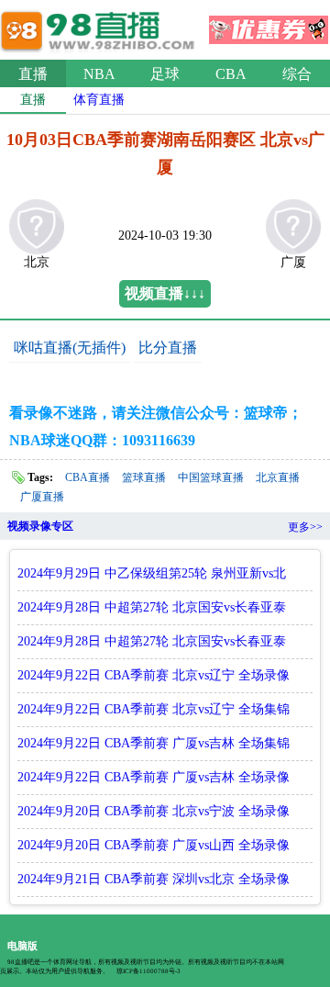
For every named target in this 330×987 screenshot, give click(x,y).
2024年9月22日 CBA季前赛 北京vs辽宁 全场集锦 (153, 709)
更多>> (305, 527)
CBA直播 (87, 477)
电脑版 (22, 945)
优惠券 (268, 24)
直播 (33, 74)
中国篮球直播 (211, 477)
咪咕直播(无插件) (70, 347)
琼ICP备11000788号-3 (148, 971)
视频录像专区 (40, 526)
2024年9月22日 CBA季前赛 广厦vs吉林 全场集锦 (153, 743)
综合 (297, 74)
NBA (99, 74)
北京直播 (278, 477)
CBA (231, 74)
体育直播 (99, 100)
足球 (165, 74)
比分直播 (167, 347)
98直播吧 (101, 26)
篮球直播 (144, 477)
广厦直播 (42, 496)
